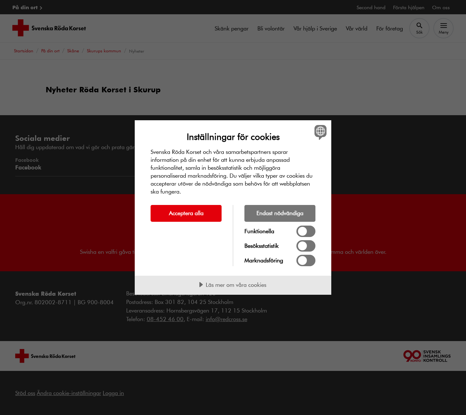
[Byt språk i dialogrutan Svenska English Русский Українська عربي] (319, 132)
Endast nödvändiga (279, 213)
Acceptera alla (186, 213)
